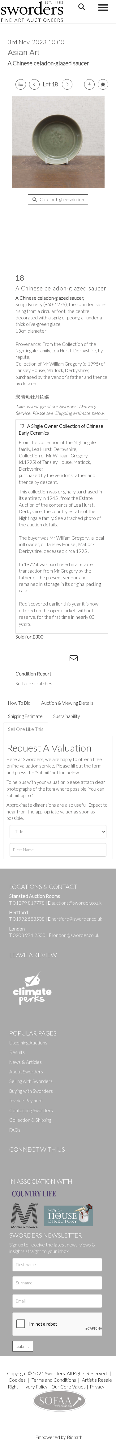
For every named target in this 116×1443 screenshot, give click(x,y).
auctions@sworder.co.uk (74, 903)
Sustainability (66, 716)
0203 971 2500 (29, 935)
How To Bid (19, 703)
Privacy (97, 1386)
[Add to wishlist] (103, 84)
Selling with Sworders (31, 1081)
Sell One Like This (25, 729)
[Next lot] (67, 84)
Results (17, 1052)
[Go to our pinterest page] (40, 1159)
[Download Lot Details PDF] (89, 84)
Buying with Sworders (31, 1091)
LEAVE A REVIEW (33, 955)
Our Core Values (68, 1386)
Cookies (17, 1380)
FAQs (14, 1130)
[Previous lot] (34, 84)
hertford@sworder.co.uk (76, 919)
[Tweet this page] (37, 659)
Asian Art (23, 52)
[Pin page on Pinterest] (49, 659)
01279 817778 (29, 903)
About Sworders (26, 1071)
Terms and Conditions (54, 1380)
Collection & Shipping (30, 1120)
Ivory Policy (35, 1386)
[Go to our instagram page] (62, 659)
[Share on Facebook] (24, 659)
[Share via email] (74, 659)
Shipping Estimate (25, 716)
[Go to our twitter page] (28, 1159)
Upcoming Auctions (28, 1042)
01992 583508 (29, 919)
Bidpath (75, 1437)
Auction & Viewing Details (67, 703)
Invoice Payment (26, 1100)
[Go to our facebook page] (15, 1159)
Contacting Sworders (31, 1110)
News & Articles (25, 1062)
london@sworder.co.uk (74, 935)
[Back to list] (20, 84)
